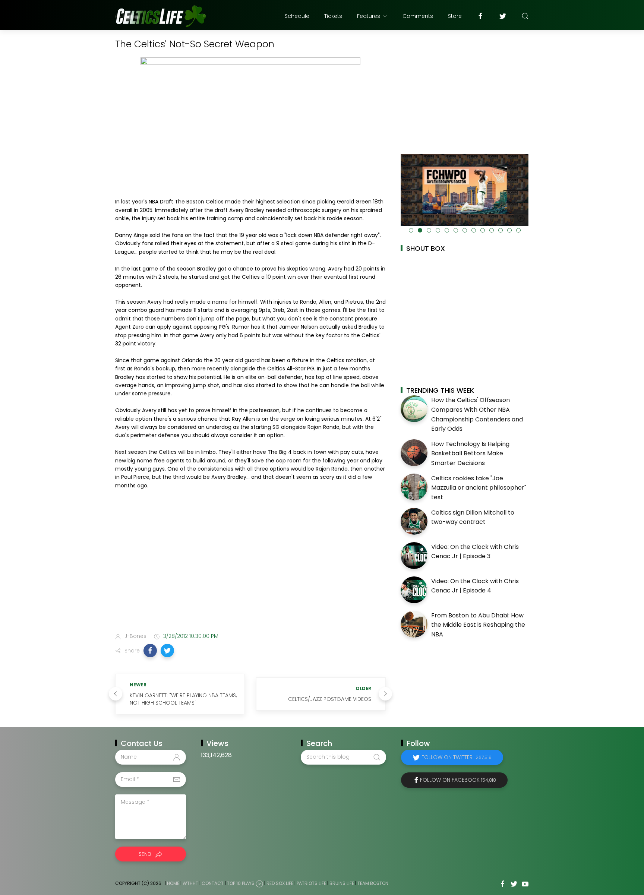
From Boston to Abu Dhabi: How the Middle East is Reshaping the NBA (478, 625)
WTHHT (190, 883)
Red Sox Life (279, 883)
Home (173, 883)
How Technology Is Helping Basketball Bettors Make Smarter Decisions (470, 453)
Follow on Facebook (458, 780)
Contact (213, 883)
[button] (150, 650)
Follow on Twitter (457, 757)
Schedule (297, 16)
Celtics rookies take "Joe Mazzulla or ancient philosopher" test (478, 488)
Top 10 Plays (241, 883)
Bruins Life (341, 883)
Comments (417, 16)
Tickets (333, 16)
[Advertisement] (250, 568)
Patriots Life (311, 883)
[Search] (525, 16)
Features (368, 16)
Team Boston (372, 883)
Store (455, 16)
